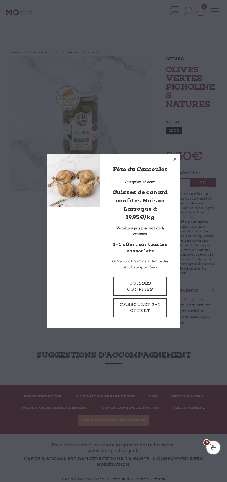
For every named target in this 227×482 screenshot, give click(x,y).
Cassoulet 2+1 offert (140, 307)
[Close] (175, 159)
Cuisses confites (140, 286)
